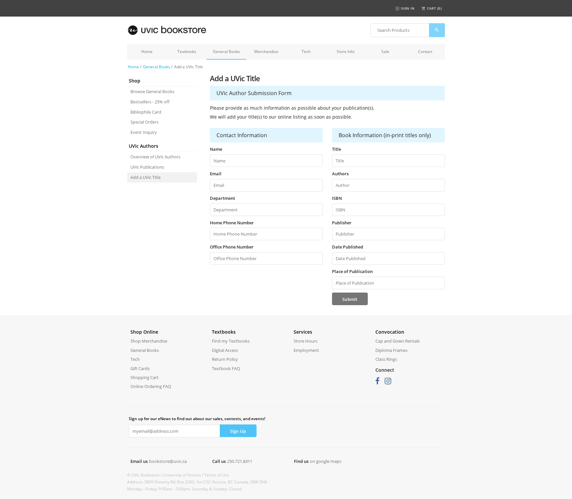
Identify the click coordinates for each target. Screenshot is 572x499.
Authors (340, 174)
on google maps (325, 461)
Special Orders (144, 122)
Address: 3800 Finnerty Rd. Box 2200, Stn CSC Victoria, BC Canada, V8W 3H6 (197, 482)
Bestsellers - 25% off (149, 102)
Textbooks (186, 51)
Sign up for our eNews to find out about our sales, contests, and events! (197, 418)
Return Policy (225, 359)
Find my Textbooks (231, 341)
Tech (306, 51)
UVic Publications (147, 167)
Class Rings (386, 359)
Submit (350, 299)
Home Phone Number (232, 223)
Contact (425, 51)
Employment (306, 350)
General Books (226, 51)
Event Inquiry (143, 132)
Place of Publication (352, 271)
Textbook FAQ (226, 368)
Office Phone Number (232, 247)
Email (215, 174)
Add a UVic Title (145, 177)
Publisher (342, 223)
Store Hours (305, 341)
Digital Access (225, 350)
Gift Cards (140, 368)
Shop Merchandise (148, 341)
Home (147, 51)
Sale (385, 51)
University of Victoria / (183, 475)
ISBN (337, 198)
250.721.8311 (239, 461)
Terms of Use (216, 475)
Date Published (347, 247)
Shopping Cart (144, 377)
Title (336, 149)
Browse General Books (152, 91)
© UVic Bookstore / (145, 475)
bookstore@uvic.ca (168, 461)
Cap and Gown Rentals (397, 341)
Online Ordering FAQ (150, 386)
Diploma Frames (391, 350)
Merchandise (266, 51)
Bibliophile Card (145, 112)
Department (222, 198)
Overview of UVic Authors (155, 157)
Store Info (346, 51)
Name (216, 149)
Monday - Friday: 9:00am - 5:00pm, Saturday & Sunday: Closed (184, 489)
